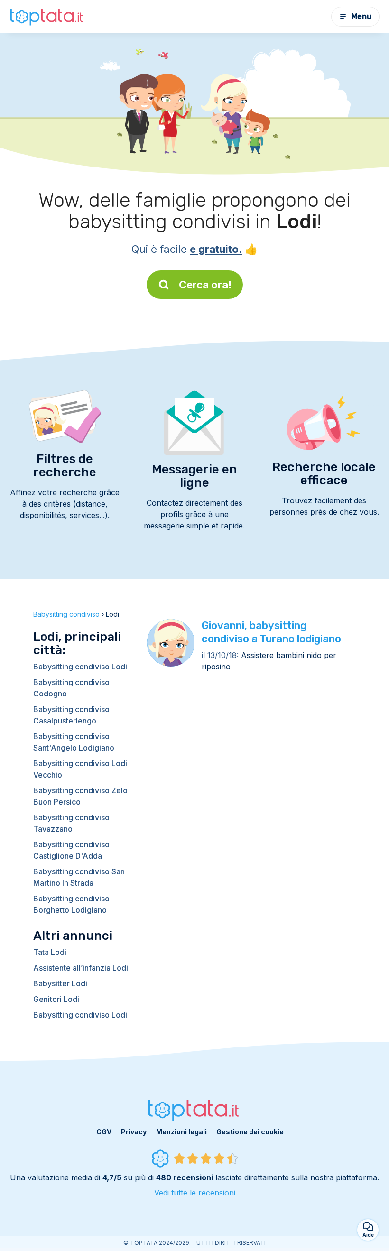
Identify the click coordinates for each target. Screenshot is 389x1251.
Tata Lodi (49, 952)
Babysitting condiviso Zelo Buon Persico (80, 796)
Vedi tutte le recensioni (194, 1192)
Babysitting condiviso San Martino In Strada (79, 877)
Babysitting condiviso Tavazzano (71, 823)
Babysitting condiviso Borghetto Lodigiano (71, 904)
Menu (361, 16)
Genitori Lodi (56, 999)
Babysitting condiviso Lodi (80, 666)
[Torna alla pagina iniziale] (47, 17)
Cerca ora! (205, 284)
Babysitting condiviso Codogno (71, 687)
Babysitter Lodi (60, 983)
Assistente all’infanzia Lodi (80, 968)
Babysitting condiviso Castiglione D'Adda (71, 850)
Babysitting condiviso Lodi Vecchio (80, 769)
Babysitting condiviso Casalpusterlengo (71, 714)
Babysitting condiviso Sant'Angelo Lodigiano (73, 742)
